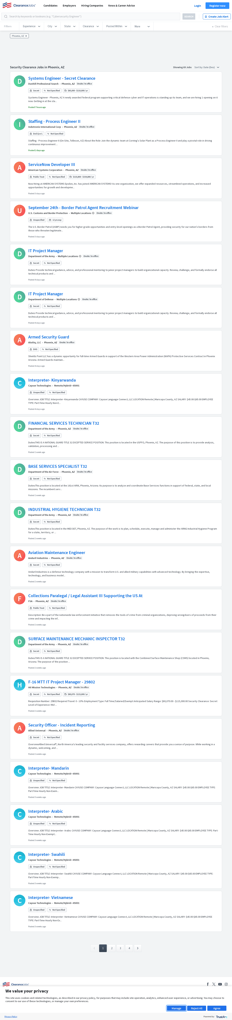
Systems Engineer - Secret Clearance (61, 78)
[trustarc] (221, 1016)
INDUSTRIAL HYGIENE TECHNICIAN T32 (64, 509)
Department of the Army (41, 256)
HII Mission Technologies (41, 687)
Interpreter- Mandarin (48, 768)
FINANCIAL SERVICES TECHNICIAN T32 (63, 423)
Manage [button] (176, 1008)
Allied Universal (36, 730)
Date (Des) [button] (209, 67)
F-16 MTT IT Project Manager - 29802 (61, 682)
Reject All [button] (196, 1008)
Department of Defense (40, 299)
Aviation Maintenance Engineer (56, 552)
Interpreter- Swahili (46, 854)
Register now (217, 5)
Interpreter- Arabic (45, 811)
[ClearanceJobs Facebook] (208, 984)
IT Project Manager (45, 250)
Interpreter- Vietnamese (50, 897)
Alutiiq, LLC (34, 342)
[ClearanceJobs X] (214, 984)
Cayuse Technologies (39, 385)
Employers (69, 5)
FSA (30, 601)
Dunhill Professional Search (43, 83)
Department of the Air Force (43, 471)
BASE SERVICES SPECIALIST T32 (57, 466)
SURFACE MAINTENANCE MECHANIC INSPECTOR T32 (76, 639)
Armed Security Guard (48, 337)
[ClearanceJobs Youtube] (220, 984)
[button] (31, 26)
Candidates (50, 5)
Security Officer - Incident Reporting (61, 725)
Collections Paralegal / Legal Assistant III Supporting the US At (85, 595)
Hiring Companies (92, 5)
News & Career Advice (121, 5)
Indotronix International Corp (44, 126)
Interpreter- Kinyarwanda (52, 380)
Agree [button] (216, 1008)
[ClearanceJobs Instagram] (226, 984)
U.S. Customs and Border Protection (48, 213)
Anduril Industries (38, 558)
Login (197, 5)
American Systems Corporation (45, 170)
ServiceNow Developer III (51, 164)
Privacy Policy (11, 1016)
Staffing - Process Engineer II (54, 121)
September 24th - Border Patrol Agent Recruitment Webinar (83, 207)
